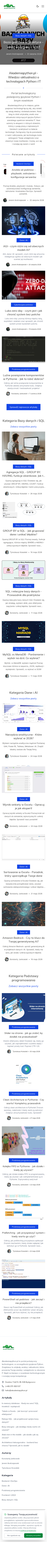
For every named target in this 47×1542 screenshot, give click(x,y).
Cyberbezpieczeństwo (23, 305)
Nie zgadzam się (13, 1535)
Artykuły (7, 1397)
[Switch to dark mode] (37, 6)
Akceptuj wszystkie (33, 1535)
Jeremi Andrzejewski (10, 1463)
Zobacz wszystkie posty (23, 426)
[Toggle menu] (43, 6)
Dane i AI (23, 240)
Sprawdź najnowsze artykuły (23, 407)
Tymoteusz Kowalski (10, 1468)
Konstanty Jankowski (11, 1458)
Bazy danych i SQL (24, 36)
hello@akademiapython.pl (16, 1390)
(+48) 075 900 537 (13, 1386)
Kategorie (7, 1475)
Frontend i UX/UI (9, 1495)
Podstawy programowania (23, 369)
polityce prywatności (28, 1530)
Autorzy (6, 1452)
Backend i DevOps (23, 164)
